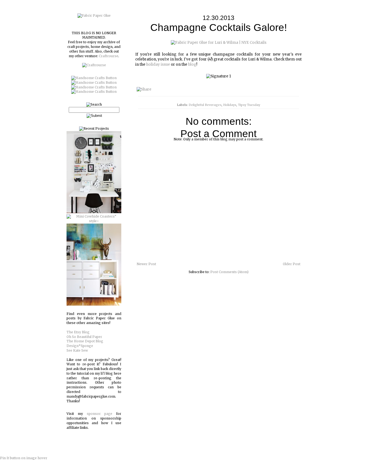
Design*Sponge (80, 346)
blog (192, 64)
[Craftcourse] (94, 65)
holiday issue (158, 64)
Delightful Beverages (205, 105)
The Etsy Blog (78, 332)
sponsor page (100, 414)
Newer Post (146, 264)
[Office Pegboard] (94, 212)
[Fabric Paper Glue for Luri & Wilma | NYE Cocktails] (218, 42)
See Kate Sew (77, 350)
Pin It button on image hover (23, 458)
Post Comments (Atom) (229, 272)
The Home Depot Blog (85, 341)
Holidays (229, 105)
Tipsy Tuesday (249, 105)
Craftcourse (108, 56)
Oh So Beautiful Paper (84, 337)
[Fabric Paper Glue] (94, 15)
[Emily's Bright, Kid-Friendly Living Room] (94, 304)
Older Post (291, 264)
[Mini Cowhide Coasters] (94, 221)
